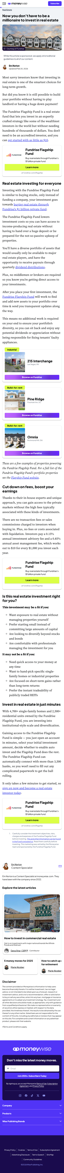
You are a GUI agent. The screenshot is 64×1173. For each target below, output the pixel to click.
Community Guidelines (32, 1159)
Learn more (32, 167)
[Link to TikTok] (32, 1095)
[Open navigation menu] (4, 3)
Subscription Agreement (50, 1150)
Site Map (50, 1155)
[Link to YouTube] (44, 1095)
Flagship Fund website (25, 477)
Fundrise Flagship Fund (18, 297)
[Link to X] (38, 1095)
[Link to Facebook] (26, 1095)
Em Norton (14, 65)
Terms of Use (42, 1083)
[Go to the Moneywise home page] (18, 3)
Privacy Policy (38, 1086)
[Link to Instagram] (20, 1095)
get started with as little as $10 (28, 140)
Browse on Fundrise (32, 377)
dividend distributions (30, 267)
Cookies (21, 1150)
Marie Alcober (17, 967)
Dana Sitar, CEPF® (19, 950)
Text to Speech (38, 1155)
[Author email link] (60, 866)
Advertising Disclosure (21, 1155)
